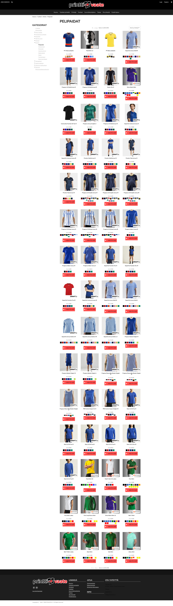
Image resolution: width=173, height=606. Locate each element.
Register (166, 2)
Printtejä (71, 587)
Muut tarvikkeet (42, 59)
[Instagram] (37, 587)
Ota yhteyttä (72, 594)
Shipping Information (93, 587)
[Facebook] (34, 587)
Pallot (39, 55)
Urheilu (44, 16)
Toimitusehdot (91, 583)
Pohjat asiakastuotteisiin (42, 69)
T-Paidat (37, 28)
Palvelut (37, 67)
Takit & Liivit (38, 38)
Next (96, 28)
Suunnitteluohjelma (74, 591)
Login (160, 2)
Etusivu (34, 16)
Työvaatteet (38, 61)
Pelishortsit (41, 46)
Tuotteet (39, 16)
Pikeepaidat (38, 30)
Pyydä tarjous (72, 596)
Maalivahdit (41, 53)
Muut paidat (38, 32)
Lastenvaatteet (39, 63)
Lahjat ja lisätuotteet (41, 65)
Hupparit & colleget (40, 34)
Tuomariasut (41, 57)
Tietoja (71, 592)
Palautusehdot (91, 585)
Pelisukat (40, 49)
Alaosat (37, 40)
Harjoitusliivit (42, 51)
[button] (12, 2)
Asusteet (37, 36)
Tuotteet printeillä (74, 585)
